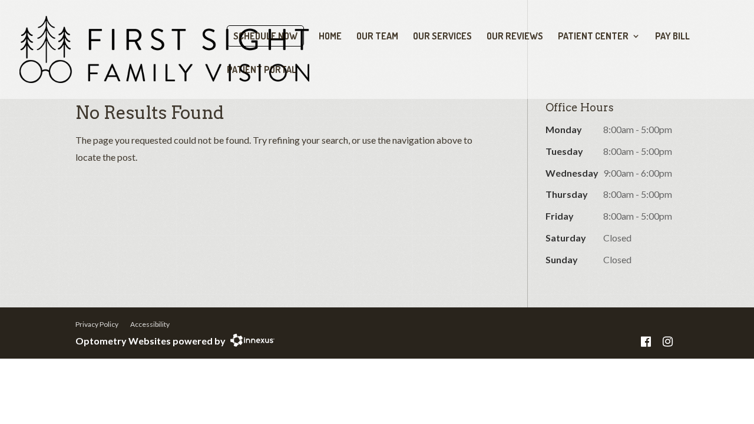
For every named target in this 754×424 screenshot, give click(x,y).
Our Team (377, 37)
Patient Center (593, 37)
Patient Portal (261, 70)
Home (330, 37)
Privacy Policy (96, 324)
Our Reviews (515, 37)
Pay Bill (672, 37)
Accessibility (150, 324)
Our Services (442, 37)
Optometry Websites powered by (150, 340)
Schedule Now (265, 36)
